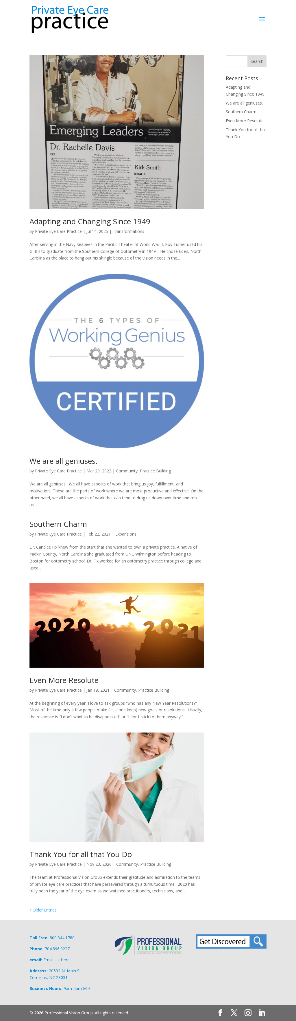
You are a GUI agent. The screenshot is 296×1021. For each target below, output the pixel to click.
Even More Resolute (64, 680)
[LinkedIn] (261, 1013)
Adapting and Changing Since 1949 (89, 221)
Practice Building (155, 471)
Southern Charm (58, 524)
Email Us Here (56, 959)
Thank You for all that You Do (80, 854)
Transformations (128, 231)
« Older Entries (43, 910)
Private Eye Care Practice (58, 231)
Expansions (125, 534)
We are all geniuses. (63, 461)
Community (127, 471)
